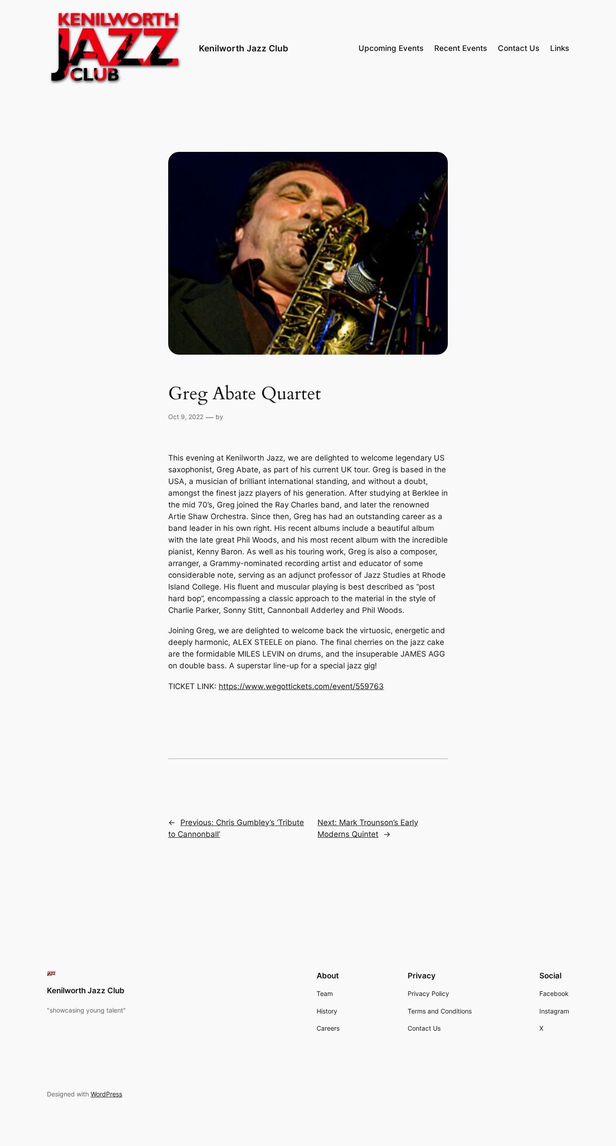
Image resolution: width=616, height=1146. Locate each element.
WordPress (106, 1094)
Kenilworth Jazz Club (243, 48)
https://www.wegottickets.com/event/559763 (301, 686)
